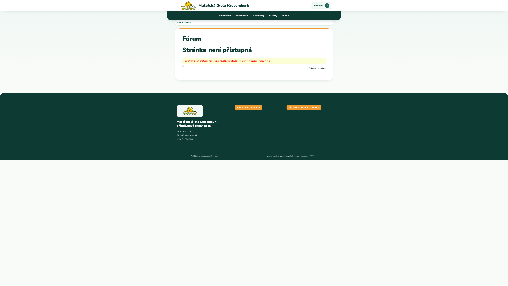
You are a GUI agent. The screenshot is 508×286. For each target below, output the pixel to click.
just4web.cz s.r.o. (303, 156)
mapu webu (264, 60)
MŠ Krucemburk (184, 22)
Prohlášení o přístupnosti (200, 156)
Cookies (214, 156)
